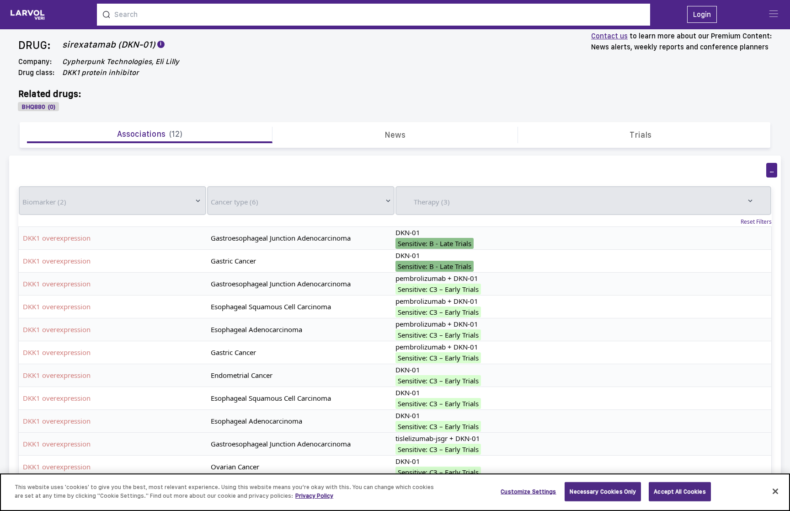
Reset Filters (756, 222)
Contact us (609, 36)
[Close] (775, 491)
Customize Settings (528, 491)
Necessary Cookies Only (603, 491)
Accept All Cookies (679, 491)
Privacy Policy (314, 495)
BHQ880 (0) (38, 106)
